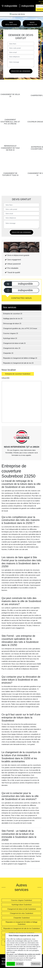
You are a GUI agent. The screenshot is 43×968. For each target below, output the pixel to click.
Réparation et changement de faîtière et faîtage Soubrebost (21, 923)
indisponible (9, 5)
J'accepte (11, 964)
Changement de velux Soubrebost (21, 913)
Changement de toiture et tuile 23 (14, 343)
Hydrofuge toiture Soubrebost (22, 904)
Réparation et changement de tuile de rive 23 (18, 363)
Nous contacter (32, 23)
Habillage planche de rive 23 (12, 318)
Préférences (36, 964)
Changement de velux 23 (11, 348)
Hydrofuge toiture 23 (10, 338)
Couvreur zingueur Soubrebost (21, 900)
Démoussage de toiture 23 (12, 323)
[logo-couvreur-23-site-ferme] (17, 14)
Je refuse (19, 964)
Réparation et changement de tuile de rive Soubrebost (21, 928)
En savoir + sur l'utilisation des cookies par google (23, 954)
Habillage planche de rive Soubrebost (21, 933)
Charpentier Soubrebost (21, 918)
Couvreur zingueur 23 (10, 333)
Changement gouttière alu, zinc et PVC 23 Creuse (20, 328)
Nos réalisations (11, 23)
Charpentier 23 (8, 353)
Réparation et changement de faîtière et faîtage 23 (20, 358)
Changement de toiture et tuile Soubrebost (21, 909)
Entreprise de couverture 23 (12, 313)
